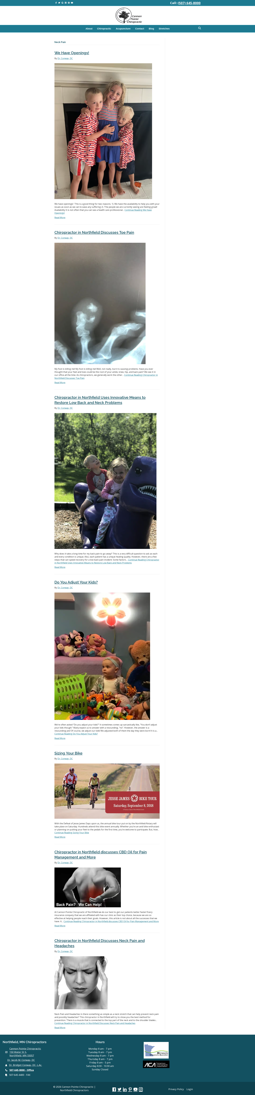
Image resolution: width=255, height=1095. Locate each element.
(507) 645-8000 (189, 3)
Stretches (164, 28)
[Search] (199, 28)
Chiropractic (104, 28)
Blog (151, 28)
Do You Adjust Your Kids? (76, 582)
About (89, 28)
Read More (59, 217)
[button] (114, 1089)
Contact (139, 28)
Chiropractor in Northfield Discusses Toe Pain (94, 232)
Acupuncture (123, 28)
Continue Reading (106, 561)
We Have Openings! (71, 53)
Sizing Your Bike (68, 753)
